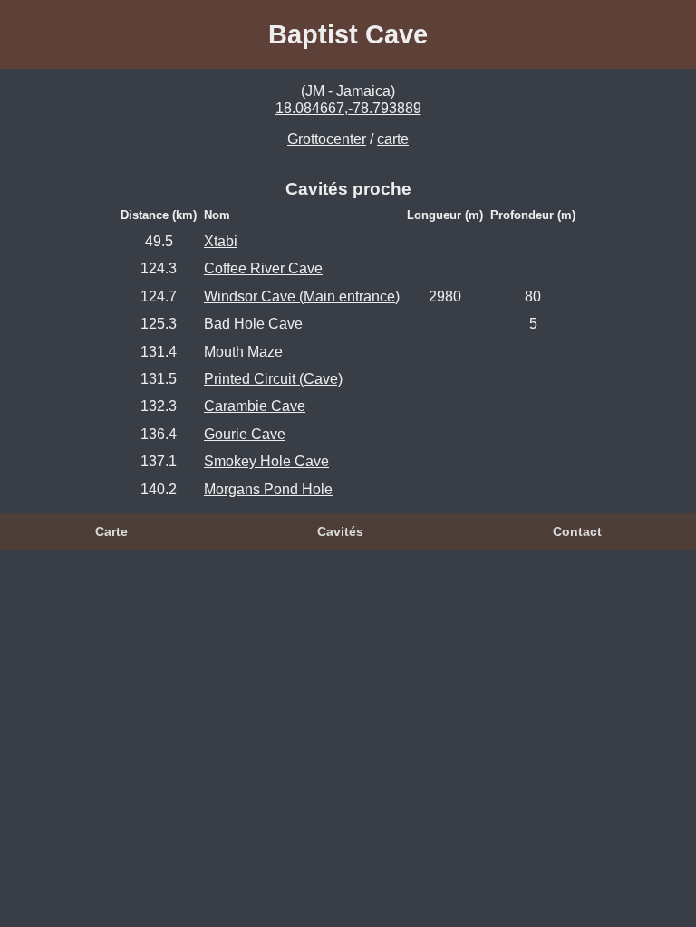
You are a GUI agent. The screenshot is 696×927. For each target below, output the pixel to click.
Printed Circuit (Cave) (273, 379)
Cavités (340, 531)
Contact (577, 531)
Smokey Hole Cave (266, 461)
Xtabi (220, 241)
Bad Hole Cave (253, 323)
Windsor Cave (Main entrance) (302, 296)
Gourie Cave (244, 434)
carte (393, 139)
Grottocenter (326, 139)
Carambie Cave (254, 406)
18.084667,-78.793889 (348, 108)
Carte (111, 531)
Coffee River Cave (263, 268)
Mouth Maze (243, 351)
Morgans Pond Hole (268, 489)
